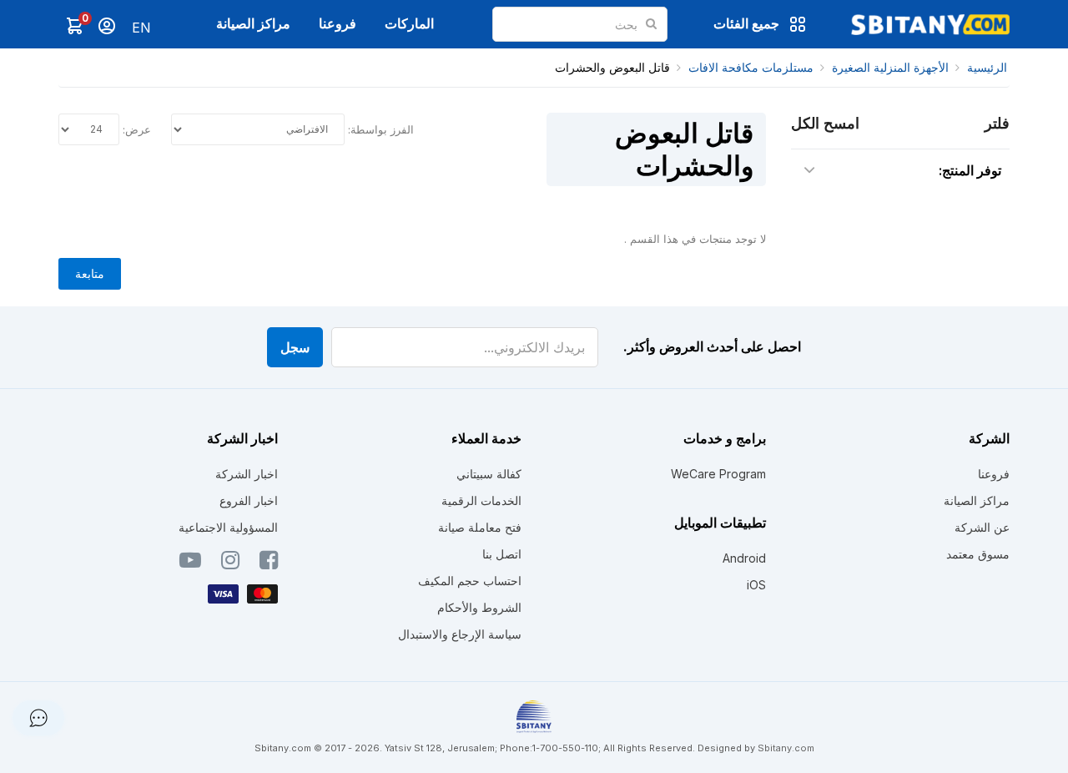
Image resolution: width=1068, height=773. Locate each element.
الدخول (106, 26)
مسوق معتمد (978, 554)
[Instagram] (230, 563)
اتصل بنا (501, 554)
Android (744, 558)
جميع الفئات (746, 23)
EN (141, 27)
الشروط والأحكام (479, 607)
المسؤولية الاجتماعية (228, 527)
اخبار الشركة (246, 474)
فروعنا (337, 23)
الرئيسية (987, 67)
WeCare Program (718, 474)
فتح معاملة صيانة (479, 527)
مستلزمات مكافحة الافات (751, 67)
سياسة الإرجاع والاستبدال (459, 634)
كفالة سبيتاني (488, 474)
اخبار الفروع (248, 500)
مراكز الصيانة (253, 23)
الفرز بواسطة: (381, 129)
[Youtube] (190, 563)
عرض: (137, 129)
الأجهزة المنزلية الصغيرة (890, 67)
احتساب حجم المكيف (469, 580)
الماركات (409, 23)
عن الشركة (982, 527)
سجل (295, 347)
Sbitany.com (786, 748)
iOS (756, 585)
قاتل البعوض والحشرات (612, 67)
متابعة (89, 273)
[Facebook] (268, 563)
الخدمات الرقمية (481, 500)
